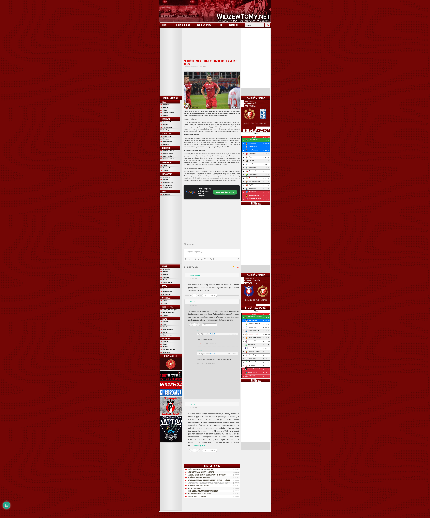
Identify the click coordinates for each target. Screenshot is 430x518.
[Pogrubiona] (186, 259)
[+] (217, 259)
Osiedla (165, 280)
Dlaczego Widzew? (169, 312)
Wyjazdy (165, 274)
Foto (220, 25)
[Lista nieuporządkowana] (201, 259)
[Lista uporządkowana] (198, 259)
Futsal (165, 165)
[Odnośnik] (211, 259)
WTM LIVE (234, 25)
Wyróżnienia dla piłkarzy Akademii (199, 478)
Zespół (165, 344)
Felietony (166, 315)
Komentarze (167, 352)
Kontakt (165, 341)
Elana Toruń (166, 289)
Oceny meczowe (168, 182)
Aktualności (166, 177)
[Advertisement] (171, 61)
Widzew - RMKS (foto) (194, 488)
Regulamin (166, 194)
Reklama (165, 347)
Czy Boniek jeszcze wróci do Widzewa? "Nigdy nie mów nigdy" (207, 475)
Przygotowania (167, 127)
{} (214, 259)
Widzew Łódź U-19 (168, 151)
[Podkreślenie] (192, 259)
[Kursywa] (189, 259)
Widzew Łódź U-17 (168, 153)
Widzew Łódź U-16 (168, 156)
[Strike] (195, 259)
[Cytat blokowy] (204, 259)
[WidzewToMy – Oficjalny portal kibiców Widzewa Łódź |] (215, 11)
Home (165, 25)
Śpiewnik (165, 321)
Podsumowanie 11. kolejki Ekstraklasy (200, 494)
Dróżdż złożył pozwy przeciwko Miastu (200, 469)
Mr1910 (212, 334)
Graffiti (165, 332)
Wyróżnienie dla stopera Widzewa (198, 486)
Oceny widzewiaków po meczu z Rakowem (201, 472)
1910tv (165, 303)
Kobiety (165, 170)
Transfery (166, 130)
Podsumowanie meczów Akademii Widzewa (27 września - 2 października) (210, 480)
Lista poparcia (167, 188)
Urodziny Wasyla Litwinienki (197, 496)
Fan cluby (166, 277)
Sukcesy (165, 110)
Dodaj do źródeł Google (225, 192)
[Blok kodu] (208, 259)
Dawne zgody (167, 294)
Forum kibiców (182, 25)
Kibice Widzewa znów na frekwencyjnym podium (203, 491)
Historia (165, 107)
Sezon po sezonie (168, 113)
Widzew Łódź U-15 (168, 159)
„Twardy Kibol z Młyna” (170, 310)
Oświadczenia (167, 185)
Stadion (165, 115)
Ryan (204, 66)
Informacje (166, 105)
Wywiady (165, 180)
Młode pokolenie (168, 329)
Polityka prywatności (169, 349)
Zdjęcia (165, 300)
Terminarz (166, 124)
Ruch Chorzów (167, 291)
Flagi (164, 324)
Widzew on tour (167, 335)
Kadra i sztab (167, 122)
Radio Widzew (204, 25)
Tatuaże (165, 327)
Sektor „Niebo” (167, 282)
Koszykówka (167, 168)
